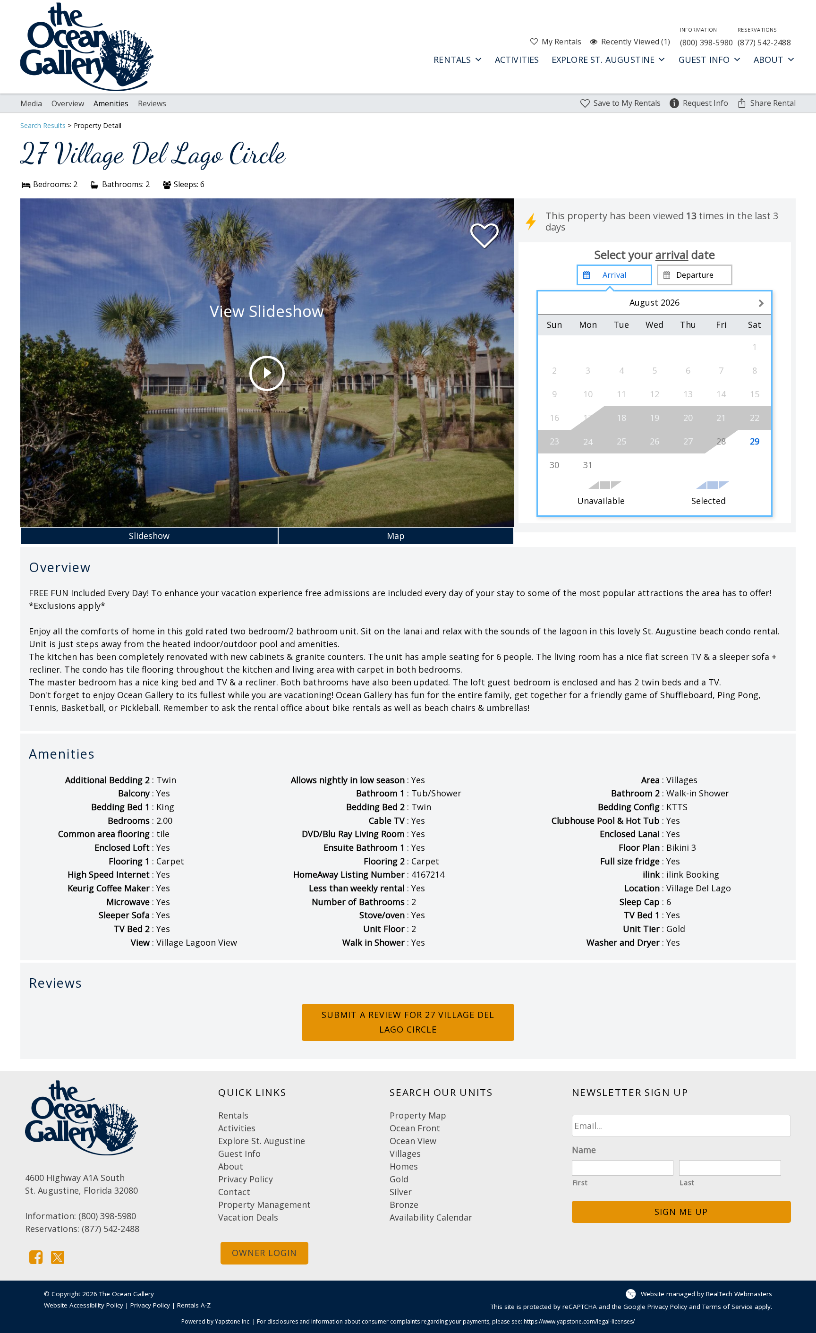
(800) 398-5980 (706, 37)
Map (396, 535)
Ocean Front (415, 1128)
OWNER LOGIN (264, 1252)
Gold (399, 1179)
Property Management (264, 1204)
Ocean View (413, 1140)
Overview (67, 103)
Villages (405, 1153)
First (580, 1182)
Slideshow (149, 535)
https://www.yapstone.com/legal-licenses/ (579, 1321)
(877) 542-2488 (764, 37)
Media (31, 103)
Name (584, 1150)
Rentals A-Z (194, 1305)
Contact (234, 1191)
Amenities (111, 103)
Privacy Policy (245, 1179)
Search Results (43, 125)
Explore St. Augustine (603, 59)
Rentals (452, 59)
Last (687, 1182)
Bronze (404, 1204)
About (769, 59)
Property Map (418, 1115)
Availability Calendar (431, 1217)
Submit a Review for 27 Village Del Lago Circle (408, 1022)
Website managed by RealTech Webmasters (706, 1294)
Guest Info (704, 59)
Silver (401, 1191)
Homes (404, 1166)
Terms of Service (727, 1306)
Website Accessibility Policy (83, 1305)
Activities (517, 59)
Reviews (152, 103)
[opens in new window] (36, 1256)
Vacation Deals (248, 1217)
